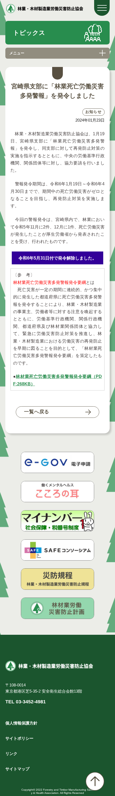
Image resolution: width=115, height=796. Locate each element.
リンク (11, 754)
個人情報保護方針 (21, 723)
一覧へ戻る (36, 411)
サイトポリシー (19, 738)
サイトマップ (17, 769)
